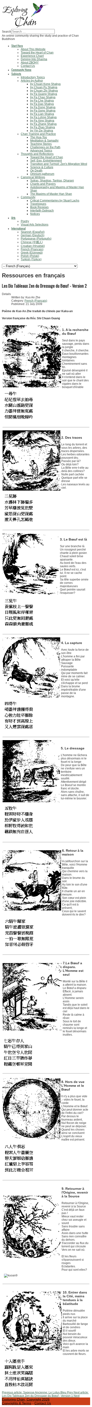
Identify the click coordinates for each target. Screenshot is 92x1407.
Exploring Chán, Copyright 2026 (26, 1399)
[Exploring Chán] (25, 27)
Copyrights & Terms (16, 1403)
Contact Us (42, 1403)
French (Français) (36, 300)
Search (6, 31)
